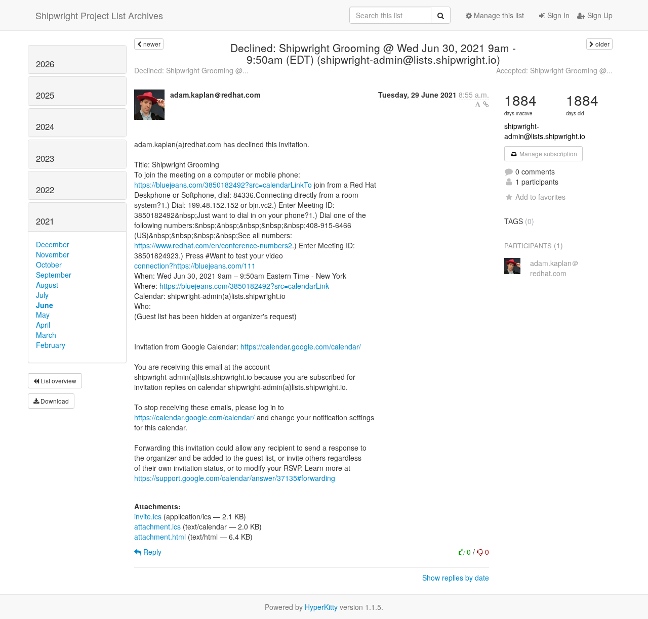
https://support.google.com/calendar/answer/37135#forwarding (234, 478)
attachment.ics (157, 526)
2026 (45, 64)
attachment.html (160, 537)
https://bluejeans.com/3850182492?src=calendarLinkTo (223, 185)
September (53, 275)
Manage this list (498, 15)
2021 (45, 221)
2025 (45, 95)
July (42, 295)
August (47, 285)
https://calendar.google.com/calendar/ (300, 346)
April (43, 325)
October (49, 264)
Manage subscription (547, 153)
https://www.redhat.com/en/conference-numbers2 (213, 245)
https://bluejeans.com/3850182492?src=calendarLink (244, 286)
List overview (57, 380)
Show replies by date (455, 577)
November (52, 254)
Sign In (557, 15)
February (50, 345)
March (46, 335)
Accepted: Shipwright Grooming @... (554, 70)
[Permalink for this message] (486, 104)
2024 (45, 126)
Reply (151, 552)
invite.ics (147, 516)
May (43, 315)
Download (54, 400)
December (52, 244)
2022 (45, 190)
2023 (45, 158)
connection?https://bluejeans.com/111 (195, 265)
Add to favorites (540, 197)
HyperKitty (321, 607)
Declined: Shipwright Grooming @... (191, 70)
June (44, 305)
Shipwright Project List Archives (99, 15)
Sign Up (599, 15)
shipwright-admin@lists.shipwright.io (544, 131)
